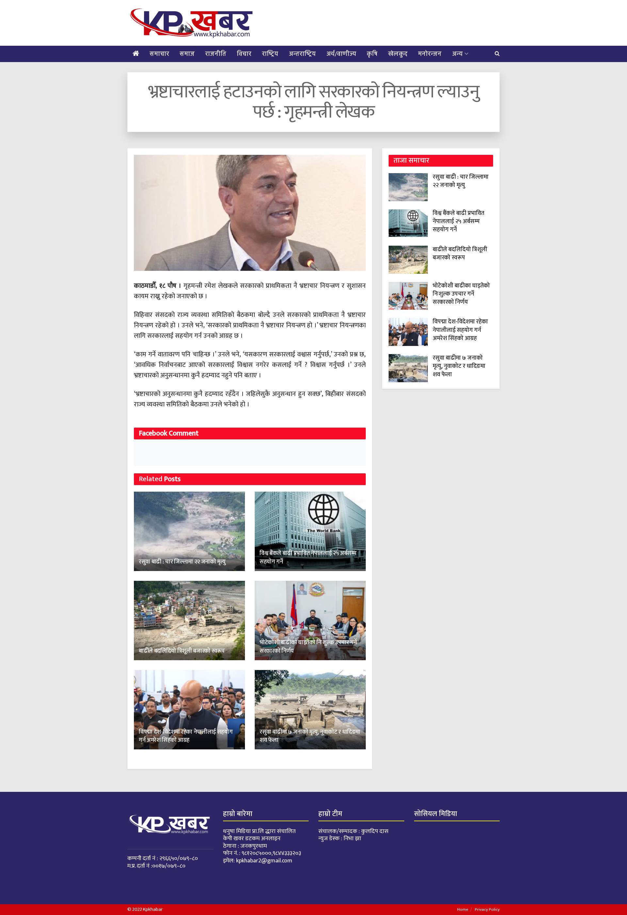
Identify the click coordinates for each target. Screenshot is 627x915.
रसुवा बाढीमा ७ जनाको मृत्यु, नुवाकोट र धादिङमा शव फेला (310, 736)
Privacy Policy (487, 909)
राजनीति (215, 54)
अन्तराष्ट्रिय (302, 54)
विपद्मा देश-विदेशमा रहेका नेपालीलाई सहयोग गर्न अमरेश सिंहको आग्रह (186, 736)
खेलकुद (398, 54)
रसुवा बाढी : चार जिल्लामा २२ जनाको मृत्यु (182, 562)
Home (462, 909)
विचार (244, 54)
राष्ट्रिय (270, 54)
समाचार (159, 54)
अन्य (457, 54)
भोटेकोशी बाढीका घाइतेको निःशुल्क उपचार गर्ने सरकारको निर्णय (308, 647)
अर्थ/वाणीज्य (341, 54)
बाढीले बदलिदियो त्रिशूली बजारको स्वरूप (182, 651)
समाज (187, 54)
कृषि (372, 54)
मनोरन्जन (430, 54)
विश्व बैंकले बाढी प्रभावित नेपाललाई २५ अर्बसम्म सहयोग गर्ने (308, 557)
